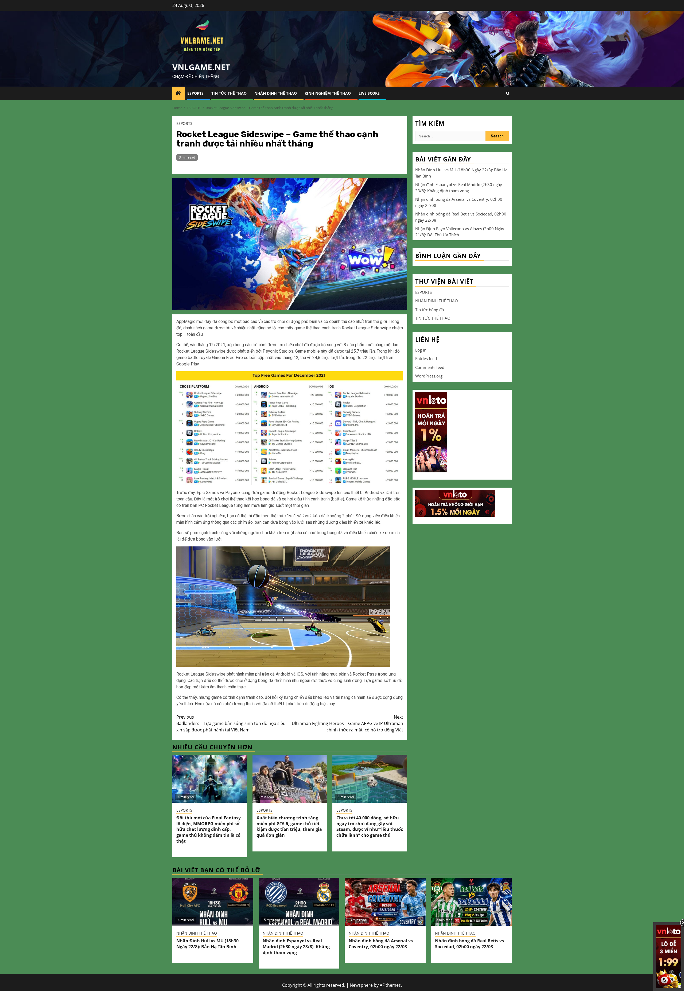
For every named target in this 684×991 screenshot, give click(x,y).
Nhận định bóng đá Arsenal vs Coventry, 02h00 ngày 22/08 (381, 944)
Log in (420, 349)
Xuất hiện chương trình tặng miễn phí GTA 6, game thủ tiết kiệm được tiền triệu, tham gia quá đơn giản (289, 826)
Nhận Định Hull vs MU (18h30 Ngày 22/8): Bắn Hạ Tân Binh (207, 944)
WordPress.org (428, 376)
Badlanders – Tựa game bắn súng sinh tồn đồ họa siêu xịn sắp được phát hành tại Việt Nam (231, 723)
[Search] (507, 93)
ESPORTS (195, 93)
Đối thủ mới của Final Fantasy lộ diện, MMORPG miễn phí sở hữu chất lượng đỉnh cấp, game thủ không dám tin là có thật (208, 829)
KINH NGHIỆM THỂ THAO (328, 93)
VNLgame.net (201, 66)
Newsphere (361, 985)
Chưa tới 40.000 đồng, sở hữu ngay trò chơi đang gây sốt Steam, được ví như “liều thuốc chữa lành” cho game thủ (369, 826)
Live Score (369, 93)
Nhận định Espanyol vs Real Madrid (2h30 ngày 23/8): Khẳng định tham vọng (296, 946)
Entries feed (426, 358)
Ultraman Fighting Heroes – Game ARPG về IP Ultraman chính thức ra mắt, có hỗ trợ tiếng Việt (347, 723)
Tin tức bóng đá (429, 309)
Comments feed (429, 367)
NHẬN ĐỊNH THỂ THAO (275, 93)
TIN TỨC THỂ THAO (229, 93)
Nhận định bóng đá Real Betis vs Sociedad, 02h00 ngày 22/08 (469, 944)
